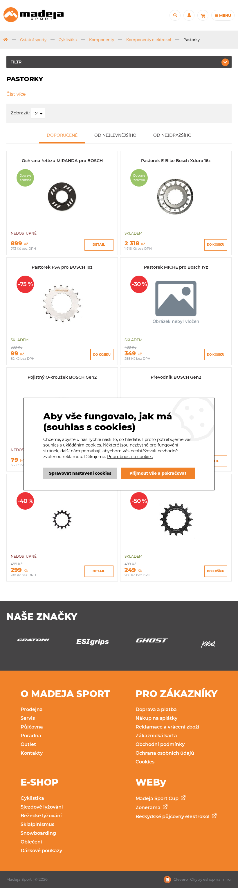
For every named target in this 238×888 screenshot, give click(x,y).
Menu (224, 15)
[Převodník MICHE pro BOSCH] (62, 546)
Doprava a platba (156, 709)
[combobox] (38, 113)
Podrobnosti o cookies (130, 456)
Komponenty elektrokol (148, 39)
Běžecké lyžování (41, 815)
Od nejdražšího (172, 135)
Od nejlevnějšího (115, 135)
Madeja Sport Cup (158, 798)
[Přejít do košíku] (202, 15)
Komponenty (101, 39)
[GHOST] (89, 642)
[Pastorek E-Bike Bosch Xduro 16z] (176, 223)
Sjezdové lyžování (42, 807)
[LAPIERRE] (208, 645)
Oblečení (31, 842)
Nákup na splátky (156, 718)
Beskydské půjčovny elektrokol (173, 816)
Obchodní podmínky (160, 744)
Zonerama (149, 807)
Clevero (181, 879)
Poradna (31, 735)
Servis (28, 718)
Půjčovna (32, 727)
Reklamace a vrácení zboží (167, 727)
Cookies (145, 762)
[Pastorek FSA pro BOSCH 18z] (62, 330)
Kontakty (32, 753)
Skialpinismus (37, 824)
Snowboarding (38, 833)
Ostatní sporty (33, 39)
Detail (99, 244)
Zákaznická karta (156, 735)
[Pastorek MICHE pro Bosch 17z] (176, 330)
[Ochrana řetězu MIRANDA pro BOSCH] (62, 223)
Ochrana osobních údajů (165, 753)
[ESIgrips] (30, 643)
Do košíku (215, 245)
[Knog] (148, 645)
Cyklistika (68, 39)
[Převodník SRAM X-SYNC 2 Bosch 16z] (176, 546)
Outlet (28, 744)
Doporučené (62, 135)
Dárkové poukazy (41, 850)
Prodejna (32, 709)
